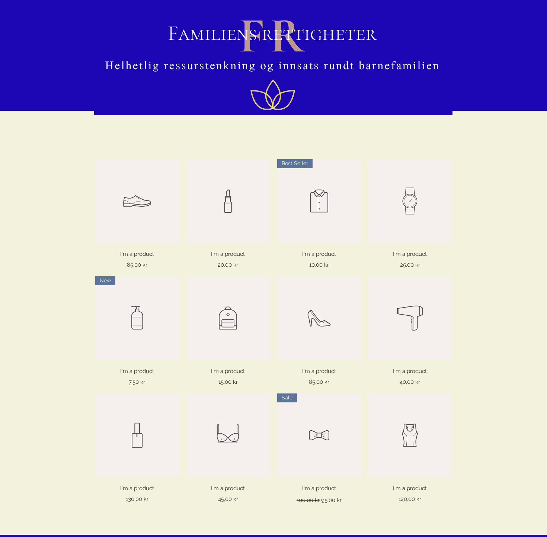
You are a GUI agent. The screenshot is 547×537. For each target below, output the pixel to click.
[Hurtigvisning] (137, 201)
